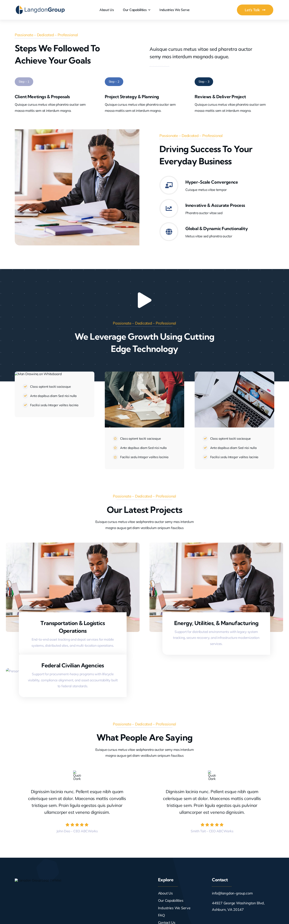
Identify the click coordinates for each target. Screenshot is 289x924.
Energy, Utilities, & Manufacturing (216, 623)
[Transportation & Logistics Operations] (73, 545)
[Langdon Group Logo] (40, 7)
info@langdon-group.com (232, 893)
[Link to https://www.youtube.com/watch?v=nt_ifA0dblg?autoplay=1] (144, 300)
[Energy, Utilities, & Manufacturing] (216, 545)
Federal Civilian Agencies (72, 665)
